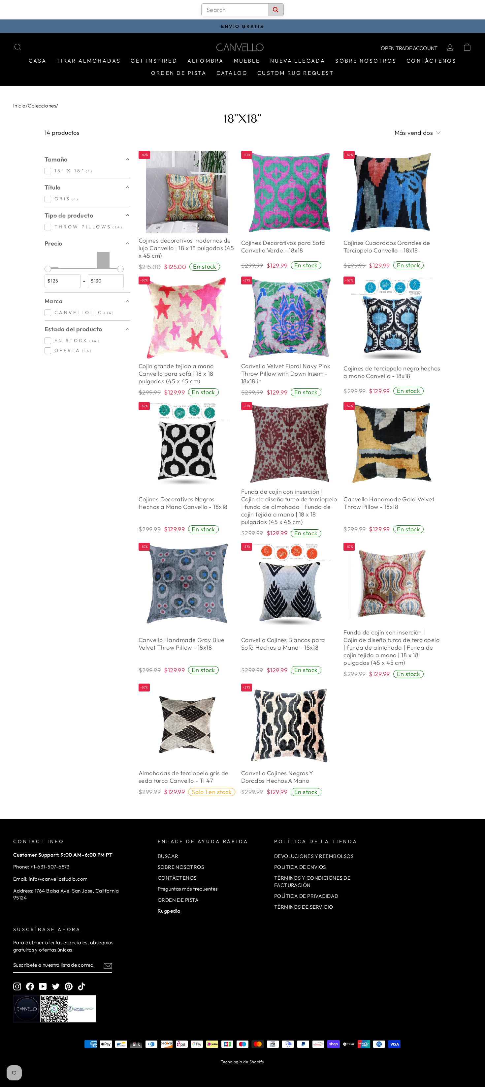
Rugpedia (169, 911)
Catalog (231, 73)
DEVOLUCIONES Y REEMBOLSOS (313, 856)
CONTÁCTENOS (177, 878)
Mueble (247, 60)
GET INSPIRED (154, 60)
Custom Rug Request (295, 73)
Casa (38, 60)
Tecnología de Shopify (242, 1061)
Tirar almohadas (88, 60)
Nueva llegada (298, 60)
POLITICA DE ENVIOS (300, 867)
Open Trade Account (409, 48)
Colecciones (42, 106)
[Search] (275, 10)
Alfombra (205, 60)
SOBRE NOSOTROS (181, 867)
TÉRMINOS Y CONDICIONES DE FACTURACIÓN (312, 881)
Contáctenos (431, 60)
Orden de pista (179, 73)
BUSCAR (168, 856)
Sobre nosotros (366, 60)
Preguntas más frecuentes (188, 889)
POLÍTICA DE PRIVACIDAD (306, 896)
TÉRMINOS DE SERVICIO (303, 907)
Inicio (19, 106)
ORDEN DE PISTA (178, 900)
